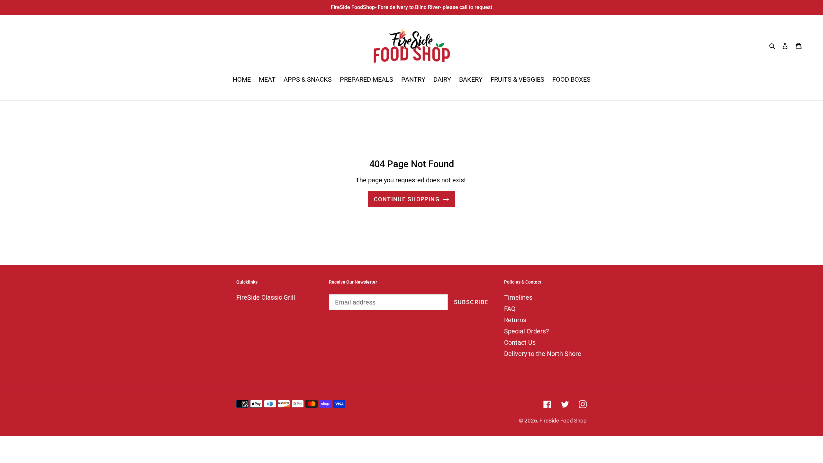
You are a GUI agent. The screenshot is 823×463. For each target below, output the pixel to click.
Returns (515, 320)
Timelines (518, 297)
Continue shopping (406, 199)
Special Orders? (526, 331)
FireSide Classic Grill (265, 297)
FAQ (510, 309)
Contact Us (520, 342)
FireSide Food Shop (563, 420)
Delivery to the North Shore (542, 354)
